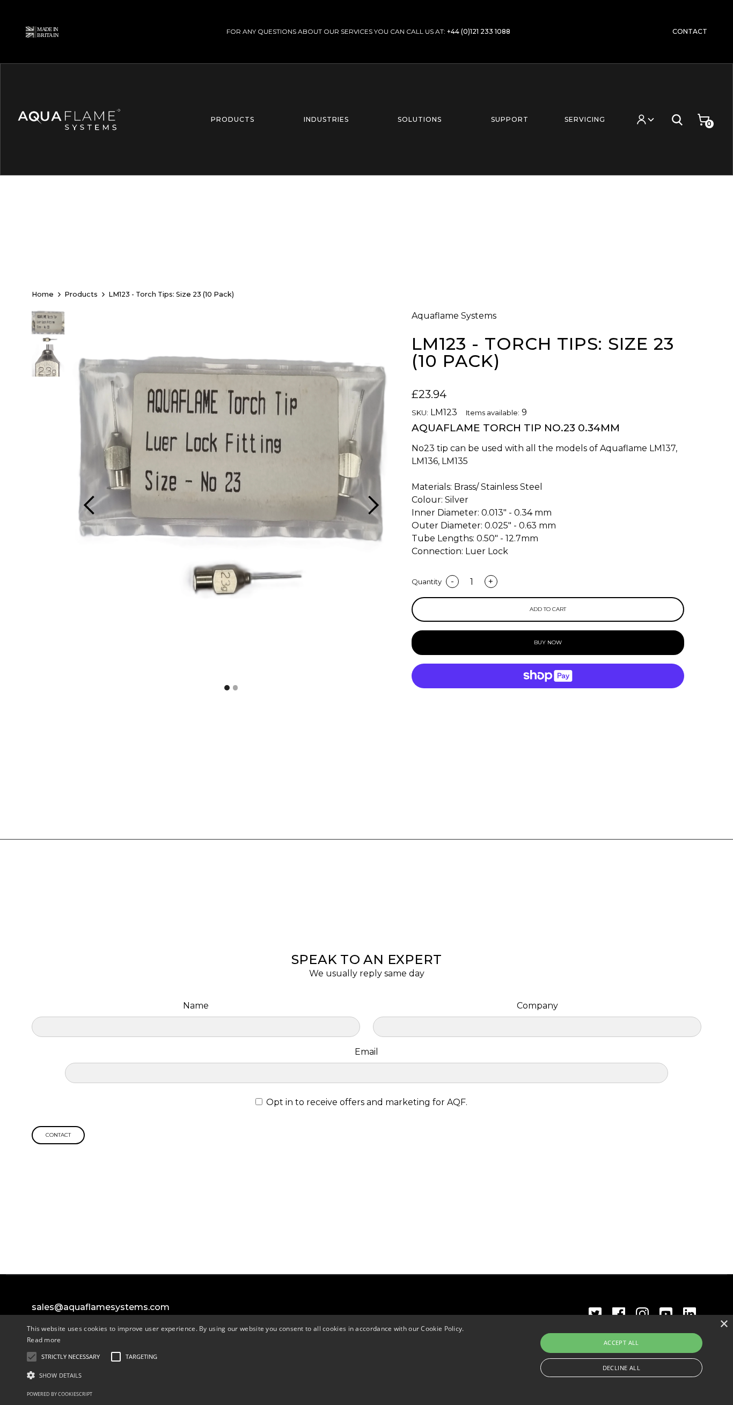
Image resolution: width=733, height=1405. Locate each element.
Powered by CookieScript (59, 1394)
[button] (232, 119)
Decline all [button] (621, 1368)
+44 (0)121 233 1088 (478, 31)
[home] (73, 119)
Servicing (585, 119)
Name (196, 1006)
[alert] (366, 1360)
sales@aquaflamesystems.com (101, 1307)
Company (537, 1006)
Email (366, 1052)
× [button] (724, 1324)
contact (689, 31)
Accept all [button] (621, 1342)
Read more (44, 1339)
